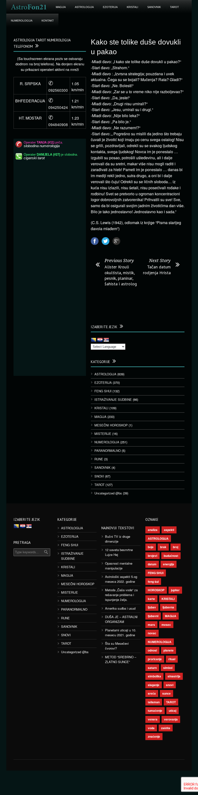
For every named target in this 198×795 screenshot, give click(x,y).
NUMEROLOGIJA (21, 20)
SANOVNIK (154, 7)
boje (151, 547)
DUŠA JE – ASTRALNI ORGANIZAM (121, 619)
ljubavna (168, 607)
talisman (154, 702)
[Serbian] (106, 340)
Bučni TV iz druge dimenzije (117, 539)
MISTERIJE (102, 433)
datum (152, 564)
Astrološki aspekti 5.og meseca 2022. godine (121, 579)
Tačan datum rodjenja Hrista (157, 269)
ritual (171, 659)
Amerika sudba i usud (120, 608)
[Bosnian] (94, 340)
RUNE (98, 459)
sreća (152, 693)
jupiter (175, 590)
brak (163, 547)
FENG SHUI (103, 391)
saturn (152, 668)
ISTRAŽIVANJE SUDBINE (113, 399)
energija (168, 564)
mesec (166, 624)
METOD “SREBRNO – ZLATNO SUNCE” (120, 659)
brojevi (152, 555)
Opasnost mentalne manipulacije (118, 565)
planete (168, 650)
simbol (167, 668)
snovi (169, 685)
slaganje (153, 685)
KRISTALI (132, 7)
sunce (166, 693)
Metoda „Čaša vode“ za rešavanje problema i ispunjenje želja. (121, 595)
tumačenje (155, 710)
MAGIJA (61, 7)
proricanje (155, 659)
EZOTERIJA (110, 7)
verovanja (171, 719)
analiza (152, 530)
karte (151, 599)
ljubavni (153, 616)
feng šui (153, 581)
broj (175, 547)
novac (152, 633)
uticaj (172, 710)
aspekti (169, 530)
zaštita (165, 728)
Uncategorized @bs (108, 493)
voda (151, 728)
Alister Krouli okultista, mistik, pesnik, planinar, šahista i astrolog (121, 275)
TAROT (174, 7)
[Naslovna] (28, 7)
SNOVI (99, 476)
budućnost (171, 555)
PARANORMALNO (107, 450)
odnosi (152, 650)
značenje (154, 736)
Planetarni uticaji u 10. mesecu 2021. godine (120, 632)
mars (151, 624)
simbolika (154, 676)
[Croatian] (100, 340)
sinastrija (174, 676)
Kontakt (48, 20)
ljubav (152, 607)
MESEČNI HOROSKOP (111, 425)
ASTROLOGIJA (84, 7)
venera (152, 719)
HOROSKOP (156, 590)
